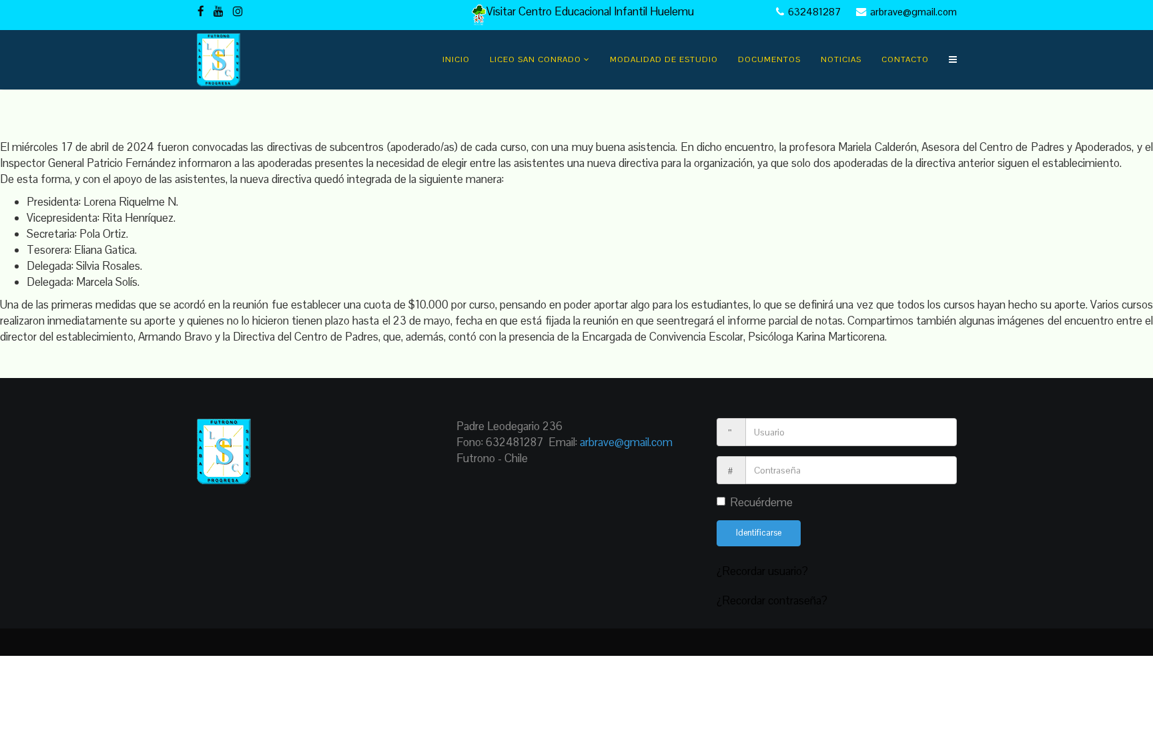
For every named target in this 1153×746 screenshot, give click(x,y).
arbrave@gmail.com (913, 11)
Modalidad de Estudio (664, 59)
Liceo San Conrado (535, 59)
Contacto (905, 59)
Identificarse (758, 532)
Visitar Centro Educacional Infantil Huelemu (591, 11)
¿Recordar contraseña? (772, 600)
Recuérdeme (761, 502)
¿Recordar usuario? (762, 571)
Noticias (841, 59)
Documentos (769, 59)
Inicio (456, 59)
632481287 (814, 11)
